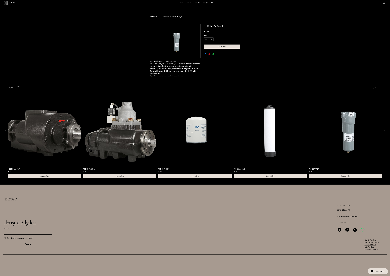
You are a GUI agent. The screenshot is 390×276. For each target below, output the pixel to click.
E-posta (7, 228)
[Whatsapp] (362, 229)
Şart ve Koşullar (370, 245)
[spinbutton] (209, 39)
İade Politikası (369, 247)
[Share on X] (217, 54)
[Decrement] (205, 39)
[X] (355, 229)
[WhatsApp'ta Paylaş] (213, 54)
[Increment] (212, 39)
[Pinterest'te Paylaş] (209, 54)
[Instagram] (347, 229)
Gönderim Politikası (371, 249)
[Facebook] (339, 229)
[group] (195, 135)
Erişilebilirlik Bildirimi (372, 242)
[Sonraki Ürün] (385, 130)
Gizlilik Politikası (370, 240)
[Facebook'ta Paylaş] (205, 54)
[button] (384, 3)
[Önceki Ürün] (5, 130)
